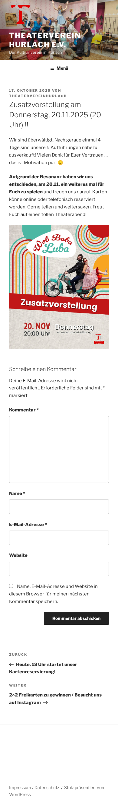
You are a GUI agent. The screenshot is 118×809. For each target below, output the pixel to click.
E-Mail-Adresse (28, 524)
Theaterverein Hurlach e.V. (45, 40)
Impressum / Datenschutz (34, 787)
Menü (62, 68)
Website (18, 555)
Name (17, 493)
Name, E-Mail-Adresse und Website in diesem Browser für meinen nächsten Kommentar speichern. (53, 594)
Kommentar (24, 410)
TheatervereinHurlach (38, 96)
